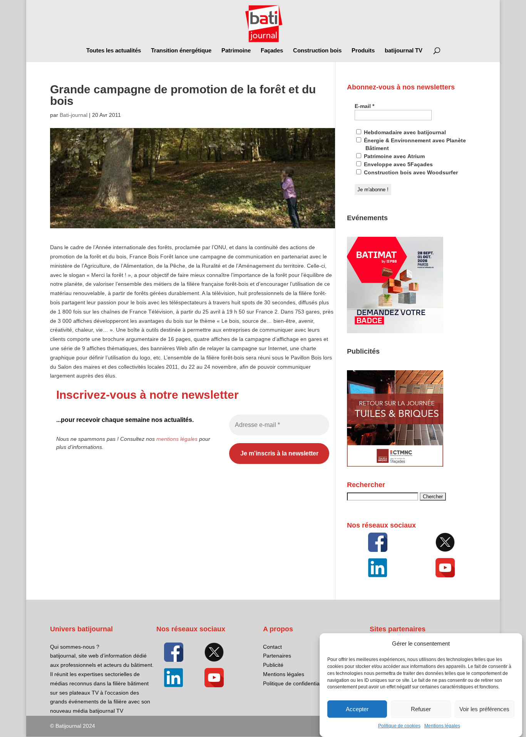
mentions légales (177, 439)
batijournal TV (403, 51)
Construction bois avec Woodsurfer (410, 172)
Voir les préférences (484, 709)
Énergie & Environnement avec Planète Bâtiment (414, 144)
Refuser (421, 709)
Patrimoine (236, 51)
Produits (363, 51)
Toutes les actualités (113, 51)
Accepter (357, 709)
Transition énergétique (181, 51)
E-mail (364, 106)
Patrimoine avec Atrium (393, 156)
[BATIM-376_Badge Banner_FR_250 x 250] (395, 331)
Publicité (273, 665)
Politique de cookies (399, 726)
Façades (272, 51)
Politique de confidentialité (295, 683)
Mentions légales (442, 726)
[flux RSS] (378, 542)
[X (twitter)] (445, 542)
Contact (272, 647)
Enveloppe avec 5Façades (397, 164)
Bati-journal (73, 115)
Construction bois (317, 51)
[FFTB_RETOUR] (395, 465)
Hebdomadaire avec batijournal (404, 132)
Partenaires (277, 656)
